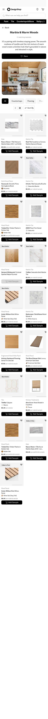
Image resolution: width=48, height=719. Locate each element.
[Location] (37, 9)
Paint (6, 21)
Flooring (30, 101)
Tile (12, 21)
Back (7, 28)
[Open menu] (3, 9)
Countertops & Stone (25, 21)
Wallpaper (41, 21)
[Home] (15, 9)
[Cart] (42, 9)
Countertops (17, 101)
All (5, 101)
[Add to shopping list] (21, 115)
